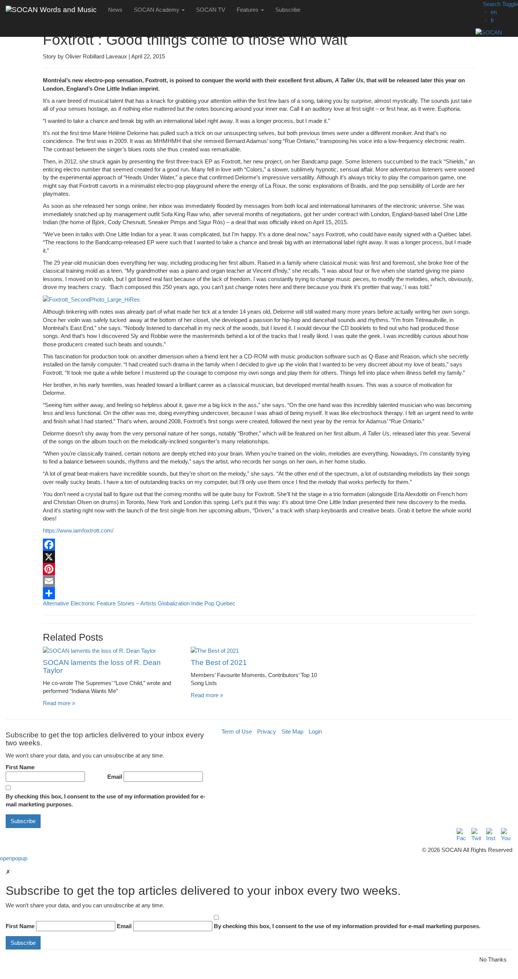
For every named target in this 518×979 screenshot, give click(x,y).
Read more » (59, 703)
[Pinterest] (259, 569)
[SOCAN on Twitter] (476, 835)
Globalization (174, 603)
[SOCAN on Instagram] (491, 835)
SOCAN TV (210, 9)
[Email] (259, 581)
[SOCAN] (497, 32)
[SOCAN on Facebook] (461, 835)
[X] (259, 557)
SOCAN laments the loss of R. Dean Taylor (102, 666)
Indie (197, 603)
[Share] (259, 593)
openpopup (13, 858)
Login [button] (315, 731)
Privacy (266, 731)
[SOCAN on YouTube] (505, 835)
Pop (209, 603)
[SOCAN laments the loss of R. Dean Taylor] (111, 651)
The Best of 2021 (219, 662)
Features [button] (248, 9)
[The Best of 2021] (259, 651)
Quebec (225, 603)
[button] (497, 4)
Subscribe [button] (287, 9)
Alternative (56, 603)
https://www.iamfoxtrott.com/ (78, 530)
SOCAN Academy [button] (157, 9)
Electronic (83, 603)
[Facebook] (259, 545)
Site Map (292, 731)
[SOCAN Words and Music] (51, 9)
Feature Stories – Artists (126, 603)
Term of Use (236, 731)
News (115, 9)
